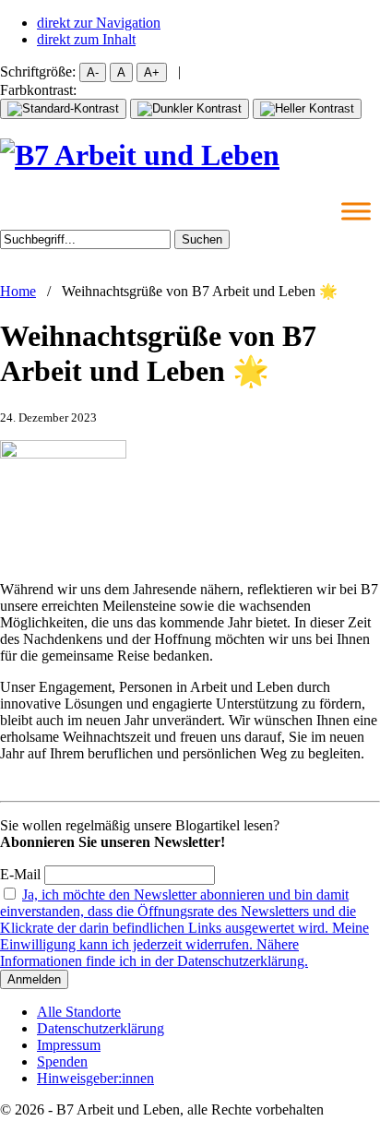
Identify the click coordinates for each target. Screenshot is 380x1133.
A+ (152, 72)
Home (18, 291)
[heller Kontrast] (307, 109)
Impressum (69, 1045)
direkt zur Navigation (98, 22)
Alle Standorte (79, 1012)
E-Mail (20, 874)
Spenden (62, 1061)
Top (359, 1107)
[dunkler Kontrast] (189, 109)
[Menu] (356, 211)
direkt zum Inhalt (86, 39)
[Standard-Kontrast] (63, 109)
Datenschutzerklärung (100, 1028)
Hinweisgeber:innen (95, 1078)
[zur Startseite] (139, 155)
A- (93, 72)
